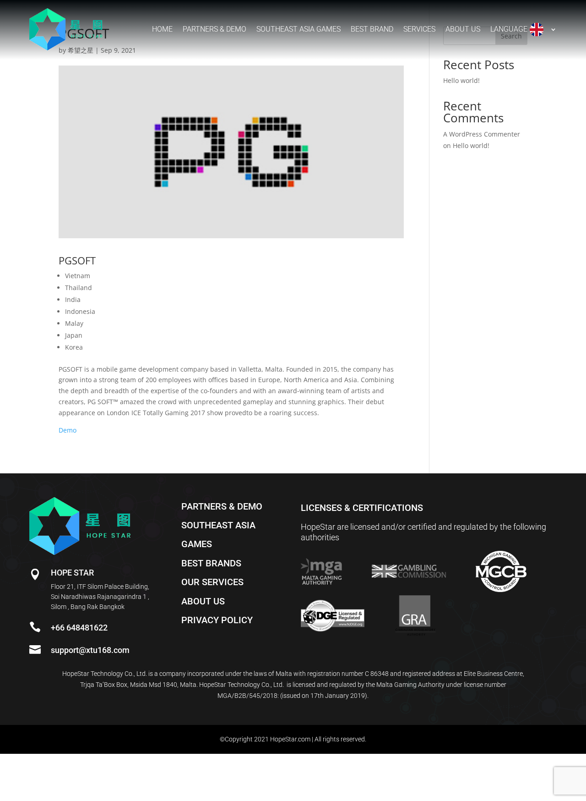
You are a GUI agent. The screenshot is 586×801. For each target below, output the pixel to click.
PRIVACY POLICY (217, 619)
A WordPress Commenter (481, 134)
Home (162, 29)
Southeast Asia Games (298, 29)
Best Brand (372, 29)
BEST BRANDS (211, 563)
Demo (67, 430)
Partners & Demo (214, 29)
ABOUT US (203, 601)
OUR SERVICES (212, 581)
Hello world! (461, 80)
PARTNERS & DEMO (221, 506)
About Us (462, 29)
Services (419, 29)
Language (508, 29)
